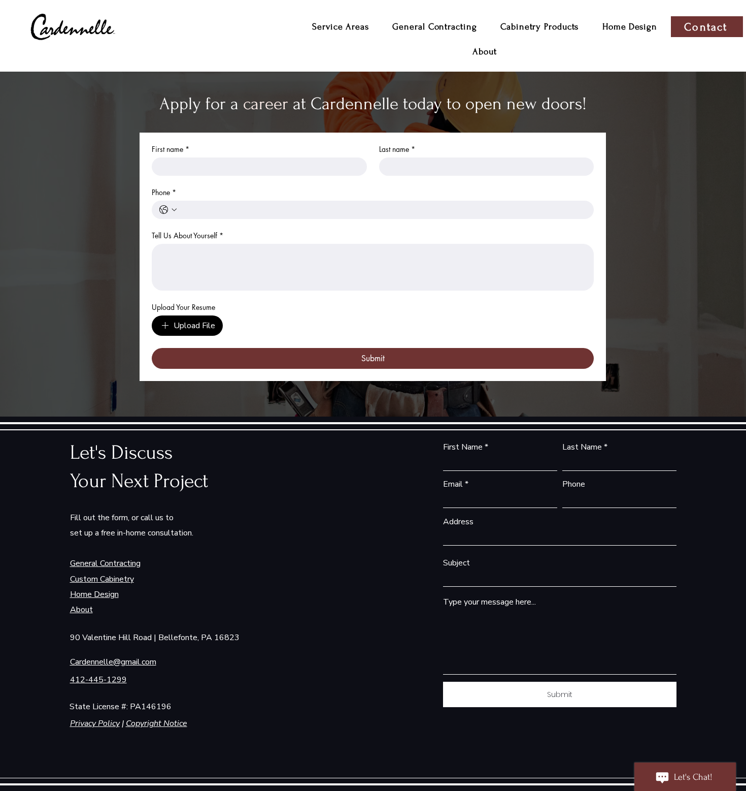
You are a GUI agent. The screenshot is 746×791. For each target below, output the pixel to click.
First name (170, 149)
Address (458, 522)
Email (453, 484)
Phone (164, 192)
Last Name (582, 447)
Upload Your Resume (183, 307)
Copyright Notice (156, 723)
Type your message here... (489, 602)
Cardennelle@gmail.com (113, 662)
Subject (456, 563)
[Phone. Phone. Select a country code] (168, 210)
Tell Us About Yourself (187, 235)
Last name (397, 149)
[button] (340, 26)
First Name (463, 447)
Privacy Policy (95, 723)
